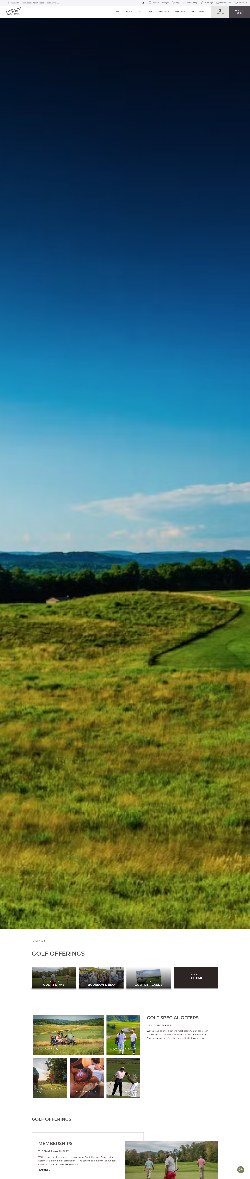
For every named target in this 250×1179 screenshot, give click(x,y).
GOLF (129, 12)
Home (35, 941)
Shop (177, 3)
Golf (43, 941)
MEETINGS (180, 12)
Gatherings (208, 3)
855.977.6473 (53, 3)
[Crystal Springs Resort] (13, 11)
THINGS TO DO (198, 12)
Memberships (225, 3)
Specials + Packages (160, 3)
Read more (44, 1170)
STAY (118, 12)
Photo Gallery (191, 3)
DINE (149, 12)
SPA (139, 12)
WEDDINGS (163, 12)
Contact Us (242, 3)
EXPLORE (220, 14)
